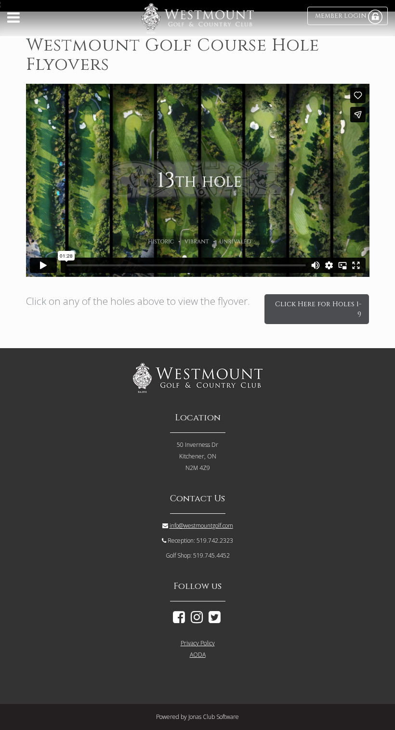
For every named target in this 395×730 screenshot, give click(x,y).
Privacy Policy (198, 643)
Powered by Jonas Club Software (197, 717)
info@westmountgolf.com (201, 525)
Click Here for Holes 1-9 (318, 309)
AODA (198, 655)
